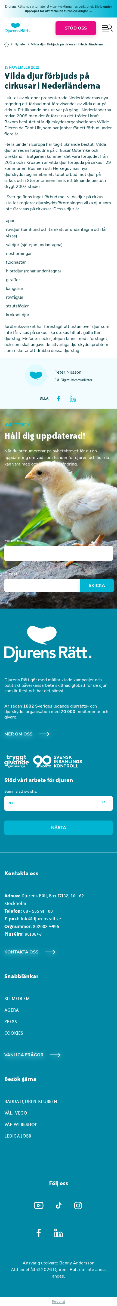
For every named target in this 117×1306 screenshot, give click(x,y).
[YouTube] (39, 1206)
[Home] (17, 28)
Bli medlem (17, 999)
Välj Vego (15, 1113)
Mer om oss (18, 734)
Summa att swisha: (20, 791)
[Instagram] (78, 1205)
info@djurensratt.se (41, 919)
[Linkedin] (59, 1233)
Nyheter (21, 44)
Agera (11, 1010)
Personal (58, 1301)
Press (10, 1022)
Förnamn (13, 541)
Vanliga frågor (24, 1055)
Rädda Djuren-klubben (30, 1101)
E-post (10, 574)
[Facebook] (39, 1233)
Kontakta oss (21, 952)
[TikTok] (59, 1206)
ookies (15, 1033)
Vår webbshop (20, 1124)
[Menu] (107, 28)
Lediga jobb (17, 1136)
